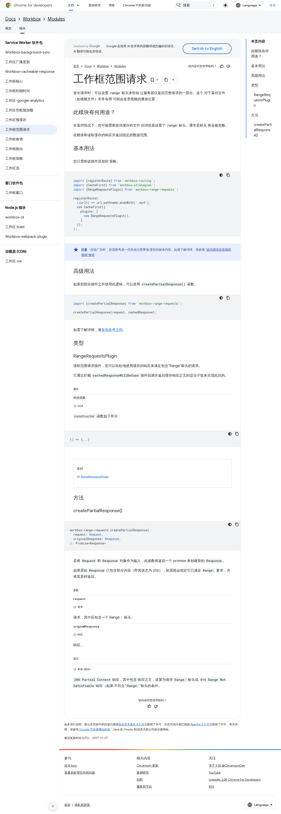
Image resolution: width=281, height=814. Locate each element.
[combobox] (196, 5)
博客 (112, 5)
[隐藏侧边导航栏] (53, 806)
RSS (211, 787)
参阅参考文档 (111, 330)
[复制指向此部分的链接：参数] (83, 589)
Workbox (32, 19)
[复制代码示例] (228, 175)
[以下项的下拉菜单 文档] (79, 5)
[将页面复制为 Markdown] (166, 80)
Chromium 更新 (147, 765)
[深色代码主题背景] (221, 175)
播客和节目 (144, 787)
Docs (10, 19)
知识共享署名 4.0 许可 (133, 724)
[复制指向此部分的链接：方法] (88, 498)
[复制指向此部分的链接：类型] (88, 343)
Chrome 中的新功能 (137, 5)
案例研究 (94, 5)
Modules (56, 19)
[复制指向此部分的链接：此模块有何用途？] (119, 112)
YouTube (214, 773)
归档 (140, 780)
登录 (272, 5)
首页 (76, 66)
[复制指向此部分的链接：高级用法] (98, 271)
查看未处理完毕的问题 (79, 773)
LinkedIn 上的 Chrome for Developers (234, 780)
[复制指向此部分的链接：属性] (83, 388)
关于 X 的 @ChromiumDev (227, 765)
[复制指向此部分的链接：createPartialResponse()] (126, 511)
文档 (71, 5)
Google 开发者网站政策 (94, 729)
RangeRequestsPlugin (95, 476)
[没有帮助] (228, 66)
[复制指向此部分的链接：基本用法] (98, 148)
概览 (8, 28)
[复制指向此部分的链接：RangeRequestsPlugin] (121, 356)
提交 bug (70, 765)
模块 (22, 28)
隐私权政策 (82, 805)
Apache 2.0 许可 (201, 724)
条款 (67, 805)
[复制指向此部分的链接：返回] (83, 657)
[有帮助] (221, 66)
